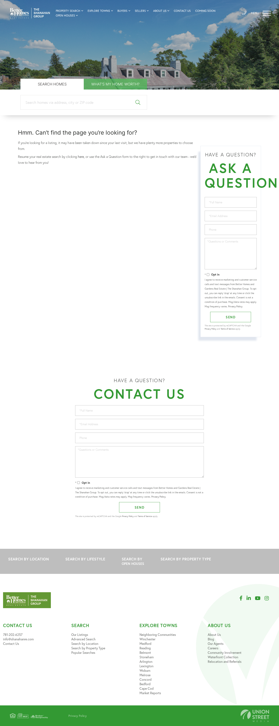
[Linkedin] (251, 598)
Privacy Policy (235, 306)
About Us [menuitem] (159, 11)
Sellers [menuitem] (140, 11)
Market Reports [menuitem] (150, 693)
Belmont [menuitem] (145, 653)
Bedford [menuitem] (145, 684)
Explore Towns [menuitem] (99, 11)
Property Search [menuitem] (68, 11)
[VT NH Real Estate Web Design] (255, 715)
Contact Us (11, 644)
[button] (138, 102)
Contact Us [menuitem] (182, 11)
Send (231, 317)
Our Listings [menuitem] (79, 635)
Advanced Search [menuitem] (83, 639)
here (81, 157)
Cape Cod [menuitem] (147, 688)
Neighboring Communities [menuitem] (158, 635)
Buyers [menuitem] (122, 11)
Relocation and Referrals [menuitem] (224, 662)
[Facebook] (243, 598)
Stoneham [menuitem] (147, 657)
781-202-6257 (12, 635)
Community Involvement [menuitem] (224, 653)
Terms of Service (228, 329)
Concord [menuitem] (146, 679)
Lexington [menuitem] (146, 666)
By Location (28, 559)
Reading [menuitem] (145, 648)
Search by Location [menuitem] (84, 644)
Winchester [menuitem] (147, 639)
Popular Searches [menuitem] (83, 653)
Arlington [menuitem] (146, 662)
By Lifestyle (85, 559)
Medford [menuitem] (145, 644)
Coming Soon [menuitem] (205, 11)
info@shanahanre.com (18, 639)
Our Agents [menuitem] (215, 644)
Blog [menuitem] (211, 639)
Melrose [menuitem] (145, 675)
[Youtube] (259, 598)
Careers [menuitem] (213, 648)
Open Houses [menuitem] (65, 15)
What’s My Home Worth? (115, 84)
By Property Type (185, 559)
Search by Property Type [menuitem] (88, 648)
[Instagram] (268, 598)
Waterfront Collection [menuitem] (223, 657)
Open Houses (133, 563)
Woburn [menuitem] (145, 670)
